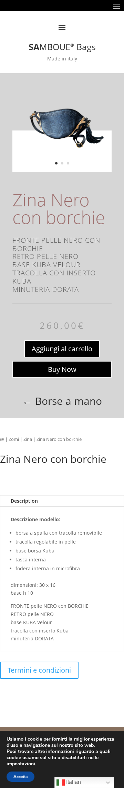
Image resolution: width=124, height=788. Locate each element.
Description (24, 501)
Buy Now (62, 369)
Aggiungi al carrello (62, 348)
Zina (27, 439)
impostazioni (21, 764)
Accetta (20, 776)
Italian (73, 782)
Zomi (14, 439)
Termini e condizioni (39, 670)
